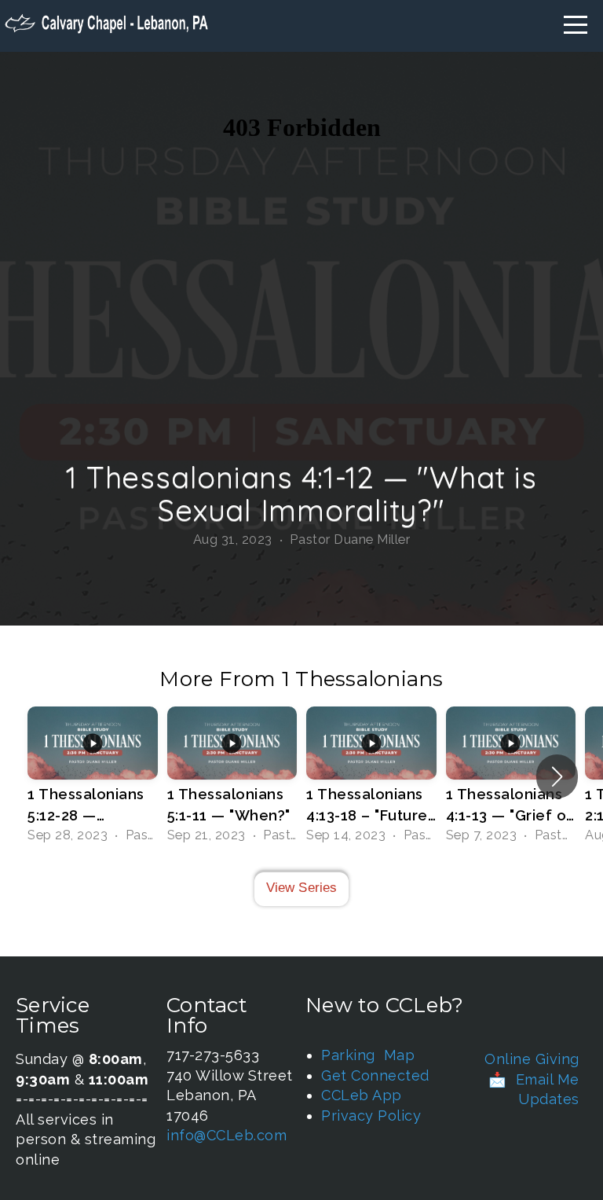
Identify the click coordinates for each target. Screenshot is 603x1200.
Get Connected (375, 1075)
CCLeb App (361, 1095)
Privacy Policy (371, 1115)
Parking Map (368, 1055)
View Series (302, 887)
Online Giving (531, 1059)
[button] (557, 776)
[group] (92, 776)
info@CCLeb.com (226, 1135)
